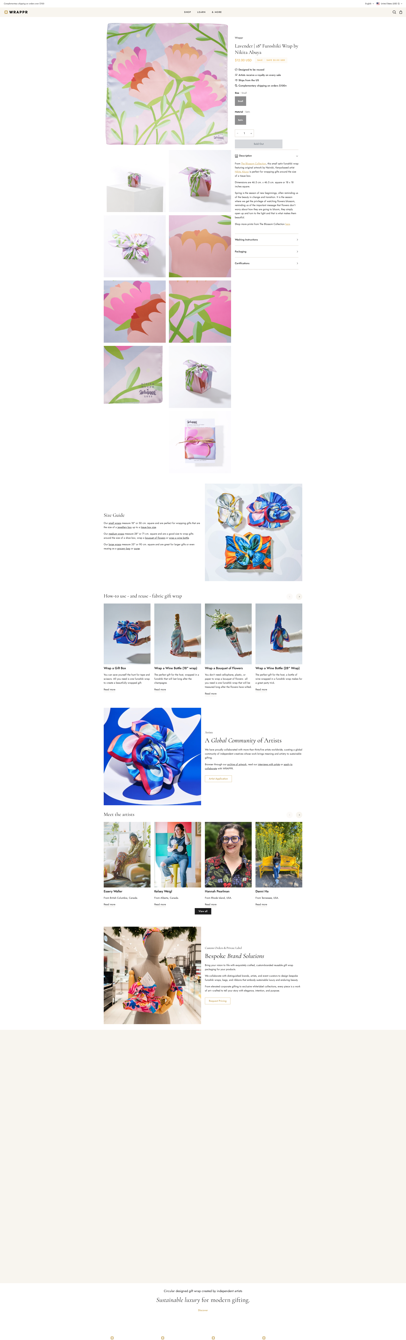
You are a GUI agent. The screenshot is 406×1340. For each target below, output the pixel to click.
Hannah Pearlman (217, 891)
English (368, 3)
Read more (109, 689)
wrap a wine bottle (179, 538)
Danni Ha (261, 891)
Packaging (240, 251)
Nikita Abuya (242, 171)
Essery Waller (113, 891)
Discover (203, 1310)
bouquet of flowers (155, 538)
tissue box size (148, 527)
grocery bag (123, 548)
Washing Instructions (246, 239)
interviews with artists (269, 764)
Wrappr (239, 38)
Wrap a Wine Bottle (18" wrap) (175, 668)
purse (137, 548)
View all (203, 911)
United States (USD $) (390, 3)
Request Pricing (217, 1001)
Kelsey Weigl (163, 891)
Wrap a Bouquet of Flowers (224, 668)
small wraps (115, 523)
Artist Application (218, 778)
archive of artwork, (237, 764)
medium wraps (116, 534)
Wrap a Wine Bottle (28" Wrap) (277, 668)
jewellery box (125, 527)
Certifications (242, 263)
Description (245, 155)
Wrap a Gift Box (115, 668)
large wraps (115, 544)
